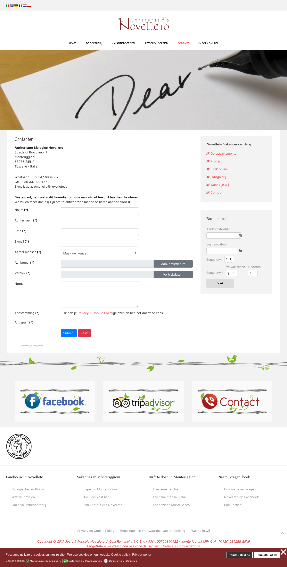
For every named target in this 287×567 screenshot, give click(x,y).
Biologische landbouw (28, 489)
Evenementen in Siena (169, 497)
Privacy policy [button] (142, 554)
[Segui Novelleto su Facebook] (54, 401)
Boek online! (209, 43)
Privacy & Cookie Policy (95, 313)
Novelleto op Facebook (241, 497)
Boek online (218, 169)
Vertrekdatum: (216, 244)
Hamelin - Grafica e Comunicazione (174, 546)
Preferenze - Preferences (84, 561)
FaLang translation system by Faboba (29, 346)
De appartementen (223, 153)
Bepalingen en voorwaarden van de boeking (152, 531)
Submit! (68, 333)
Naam (21, 210)
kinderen (254, 267)
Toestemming (27, 313)
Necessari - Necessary (45, 561)
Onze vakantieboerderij (29, 505)
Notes (19, 284)
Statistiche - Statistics (122, 561)
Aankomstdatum (173, 264)
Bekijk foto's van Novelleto (102, 505)
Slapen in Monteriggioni (100, 489)
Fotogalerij (217, 177)
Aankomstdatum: (218, 229)
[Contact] (232, 401)
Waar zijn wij (219, 185)
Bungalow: (214, 260)
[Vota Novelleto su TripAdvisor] (143, 401)
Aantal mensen (28, 252)
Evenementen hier (166, 489)
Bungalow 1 (214, 273)
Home (72, 43)
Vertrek (23, 273)
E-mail (22, 241)
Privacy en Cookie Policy (95, 531)
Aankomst (25, 262)
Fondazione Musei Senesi (171, 505)
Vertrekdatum (173, 274)
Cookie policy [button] (120, 554)
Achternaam (26, 220)
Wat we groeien (23, 497)
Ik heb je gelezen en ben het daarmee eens (113, 313)
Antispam (24, 322)
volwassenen (235, 267)
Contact (183, 43)
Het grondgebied (156, 43)
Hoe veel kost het (96, 497)
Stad (21, 231)
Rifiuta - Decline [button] (239, 554)
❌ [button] (283, 552)
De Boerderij (94, 43)
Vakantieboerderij (123, 43)
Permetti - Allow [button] (267, 554)
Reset (84, 333)
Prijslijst (215, 161)
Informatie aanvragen (240, 489)
